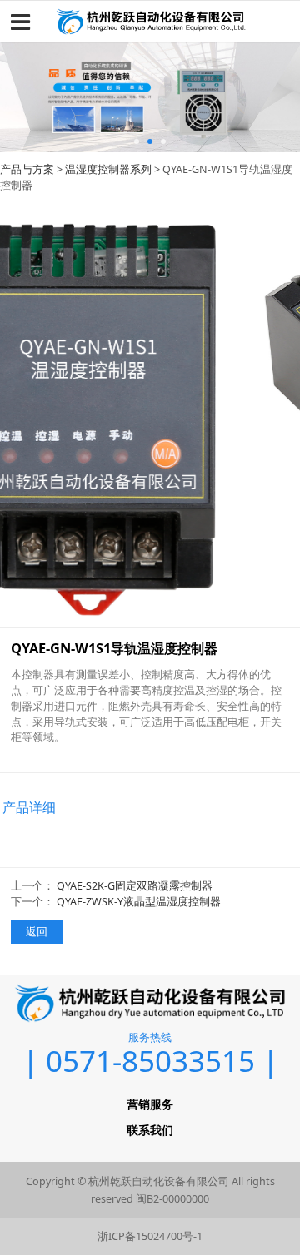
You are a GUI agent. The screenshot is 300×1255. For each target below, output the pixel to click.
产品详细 (29, 807)
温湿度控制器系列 (108, 169)
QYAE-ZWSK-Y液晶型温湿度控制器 (139, 902)
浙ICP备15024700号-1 (150, 1236)
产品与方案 (27, 169)
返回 (37, 932)
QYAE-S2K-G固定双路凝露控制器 (134, 886)
